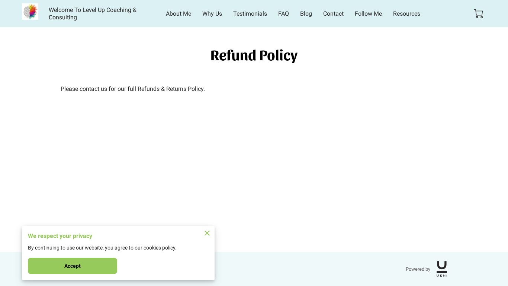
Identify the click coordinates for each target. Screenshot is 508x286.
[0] (478, 13)
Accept (72, 266)
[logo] (441, 269)
